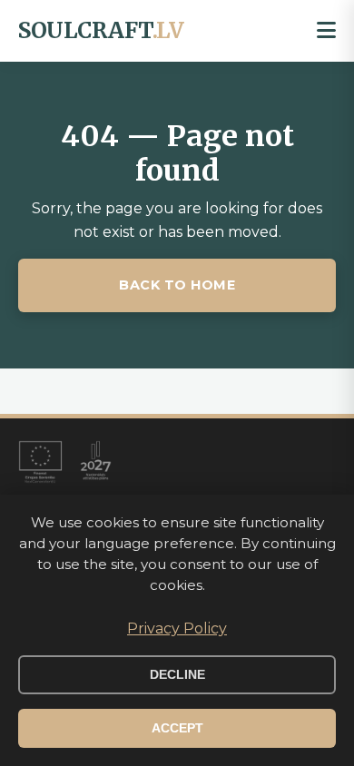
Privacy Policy (177, 628)
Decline (177, 675)
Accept (177, 728)
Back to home (177, 285)
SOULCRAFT (100, 30)
